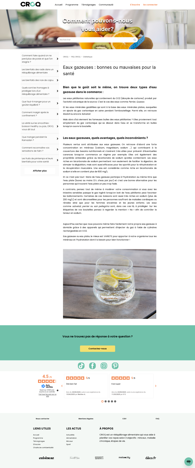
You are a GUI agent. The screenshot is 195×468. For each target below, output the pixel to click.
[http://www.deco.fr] (150, 464)
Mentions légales (86, 419)
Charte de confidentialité (43, 447)
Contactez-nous (97, 348)
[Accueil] (31, 6)
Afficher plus (40, 170)
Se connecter (150, 4)
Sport (68, 444)
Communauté (106, 4)
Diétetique (87, 56)
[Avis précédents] (62, 386)
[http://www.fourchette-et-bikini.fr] (75, 464)
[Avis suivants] (156, 386)
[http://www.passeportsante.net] (99, 464)
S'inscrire (135, 4)
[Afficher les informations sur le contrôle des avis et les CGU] (58, 390)
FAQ (157, 419)
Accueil (58, 4)
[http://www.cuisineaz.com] (46, 464)
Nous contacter (42, 419)
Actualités (70, 435)
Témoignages (88, 4)
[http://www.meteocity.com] (124, 464)
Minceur (69, 441)
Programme (72, 4)
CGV (124, 419)
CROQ (65, 56)
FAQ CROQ (75, 56)
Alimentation (71, 438)
